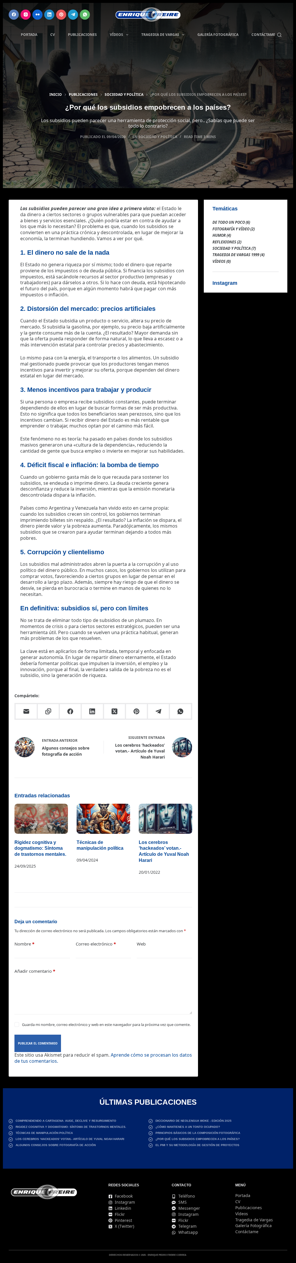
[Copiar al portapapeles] (49, 712)
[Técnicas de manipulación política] (103, 819)
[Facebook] (14, 15)
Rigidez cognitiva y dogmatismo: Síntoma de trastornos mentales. (40, 848)
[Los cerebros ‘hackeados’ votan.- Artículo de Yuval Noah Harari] (165, 819)
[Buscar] (279, 35)
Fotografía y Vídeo (230, 229)
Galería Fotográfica (217, 34)
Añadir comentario (34, 971)
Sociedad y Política (157, 136)
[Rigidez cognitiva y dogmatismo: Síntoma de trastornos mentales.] (41, 819)
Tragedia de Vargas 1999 (235, 254)
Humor (219, 235)
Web (141, 944)
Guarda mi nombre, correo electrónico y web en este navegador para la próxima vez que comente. (106, 1024)
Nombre (24, 944)
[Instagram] (26, 15)
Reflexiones (224, 242)
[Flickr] (37, 15)
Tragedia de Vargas (160, 34)
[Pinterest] (61, 15)
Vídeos (116, 34)
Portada (29, 34)
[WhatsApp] (85, 15)
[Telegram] (73, 15)
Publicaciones (82, 34)
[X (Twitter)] (115, 712)
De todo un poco (228, 222)
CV (52, 34)
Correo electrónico (96, 944)
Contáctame (263, 34)
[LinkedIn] (49, 15)
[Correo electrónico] (27, 712)
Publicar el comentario (38, 1043)
